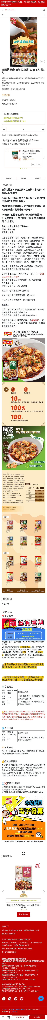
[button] (44, 158)
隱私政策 (5, 934)
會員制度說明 (13, 930)
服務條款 (12, 934)
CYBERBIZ (14, 1012)
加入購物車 (20, 1017)
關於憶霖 (5, 930)
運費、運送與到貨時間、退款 (29, 930)
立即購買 (37, 1017)
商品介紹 (9, 178)
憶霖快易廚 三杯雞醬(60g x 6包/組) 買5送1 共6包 (23, 906)
